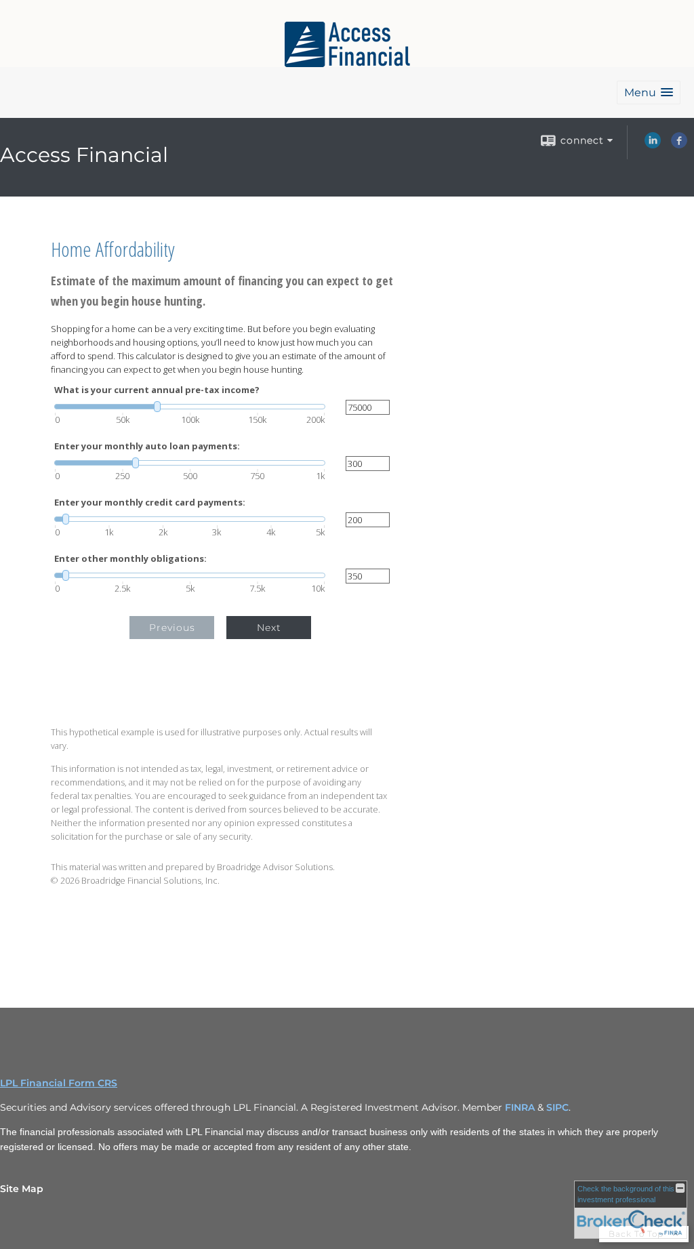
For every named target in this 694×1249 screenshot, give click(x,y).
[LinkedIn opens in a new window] (653, 145)
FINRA (521, 1107)
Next (269, 627)
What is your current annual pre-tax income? (157, 390)
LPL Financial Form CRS (58, 1083)
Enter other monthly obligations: (130, 558)
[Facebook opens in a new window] (679, 145)
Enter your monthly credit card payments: (149, 502)
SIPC (557, 1107)
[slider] (189, 406)
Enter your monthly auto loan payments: (147, 446)
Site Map (21, 1189)
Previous (172, 627)
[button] (648, 92)
